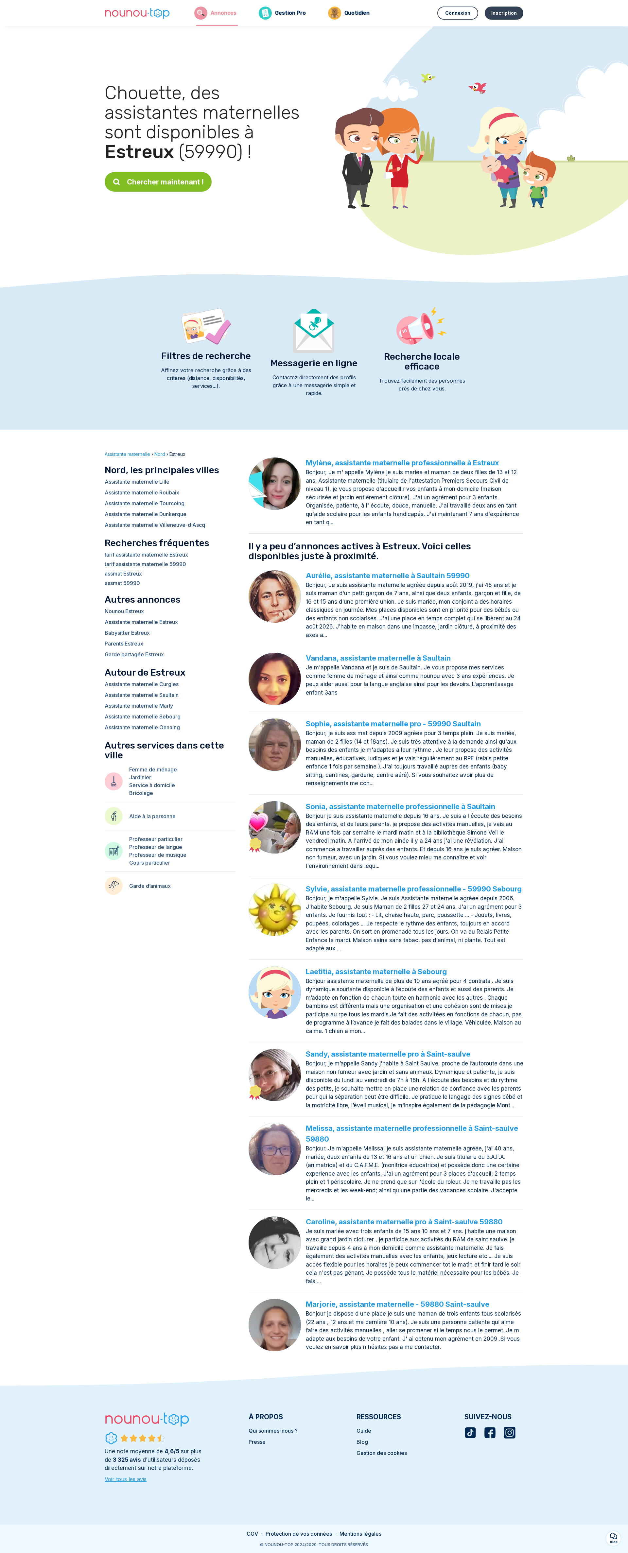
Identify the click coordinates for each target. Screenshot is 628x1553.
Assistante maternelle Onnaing (142, 727)
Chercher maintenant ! (165, 182)
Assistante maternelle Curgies (142, 684)
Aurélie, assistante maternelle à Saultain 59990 (388, 575)
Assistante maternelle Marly (139, 705)
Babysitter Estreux (127, 633)
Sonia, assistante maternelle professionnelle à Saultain (400, 806)
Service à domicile (152, 785)
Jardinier (140, 777)
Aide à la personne (152, 816)
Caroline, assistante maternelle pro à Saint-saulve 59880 (404, 1221)
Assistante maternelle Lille (137, 481)
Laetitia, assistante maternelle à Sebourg (376, 971)
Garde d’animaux (150, 886)
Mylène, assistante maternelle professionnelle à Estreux (402, 462)
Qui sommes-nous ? (273, 1430)
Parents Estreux (124, 643)
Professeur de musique (157, 855)
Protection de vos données (299, 1533)
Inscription (504, 13)
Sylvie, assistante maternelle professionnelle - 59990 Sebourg (414, 889)
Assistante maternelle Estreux (141, 622)
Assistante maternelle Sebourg (143, 716)
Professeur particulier (156, 839)
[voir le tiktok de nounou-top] (470, 1433)
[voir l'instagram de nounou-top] (509, 1433)
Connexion (457, 13)
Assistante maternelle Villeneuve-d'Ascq (155, 525)
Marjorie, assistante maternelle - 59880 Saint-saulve (397, 1304)
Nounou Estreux (124, 611)
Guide (364, 1430)
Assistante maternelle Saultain (142, 695)
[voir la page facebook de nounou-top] (490, 1433)
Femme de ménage (153, 769)
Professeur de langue (155, 847)
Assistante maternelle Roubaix (142, 492)
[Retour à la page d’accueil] (137, 13)
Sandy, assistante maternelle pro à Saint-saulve (388, 1054)
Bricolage (141, 793)
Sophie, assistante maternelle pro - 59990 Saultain (393, 723)
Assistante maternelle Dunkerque (145, 514)
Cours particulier (149, 862)
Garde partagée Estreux (134, 654)
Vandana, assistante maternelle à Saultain (378, 658)
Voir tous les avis (126, 1479)
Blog (362, 1442)
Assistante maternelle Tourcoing (144, 503)
